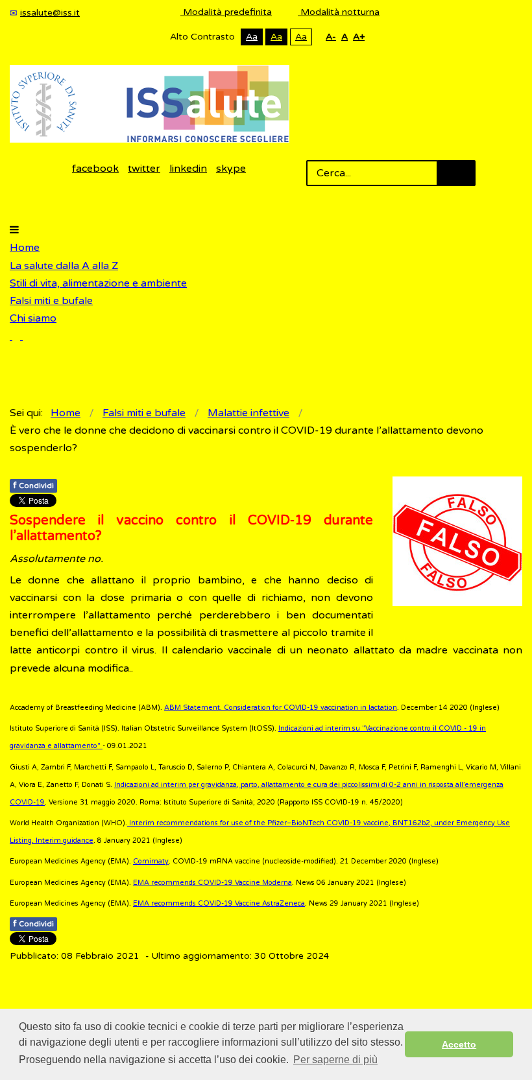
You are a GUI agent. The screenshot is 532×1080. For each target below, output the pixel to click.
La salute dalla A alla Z (64, 265)
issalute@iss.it (50, 12)
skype (231, 168)
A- (331, 36)
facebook (95, 168)
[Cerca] (16, 336)
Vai (456, 173)
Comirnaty (151, 861)
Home (25, 247)
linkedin (188, 168)
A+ (359, 36)
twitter (144, 168)
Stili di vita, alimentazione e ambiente (98, 283)
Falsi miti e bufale (51, 300)
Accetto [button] (459, 1044)
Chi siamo (33, 318)
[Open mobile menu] (14, 230)
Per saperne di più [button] (335, 1059)
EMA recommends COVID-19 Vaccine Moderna (212, 882)
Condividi (33, 485)
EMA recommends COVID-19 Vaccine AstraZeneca (219, 903)
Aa (252, 36)
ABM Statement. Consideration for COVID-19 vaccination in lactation (280, 707)
